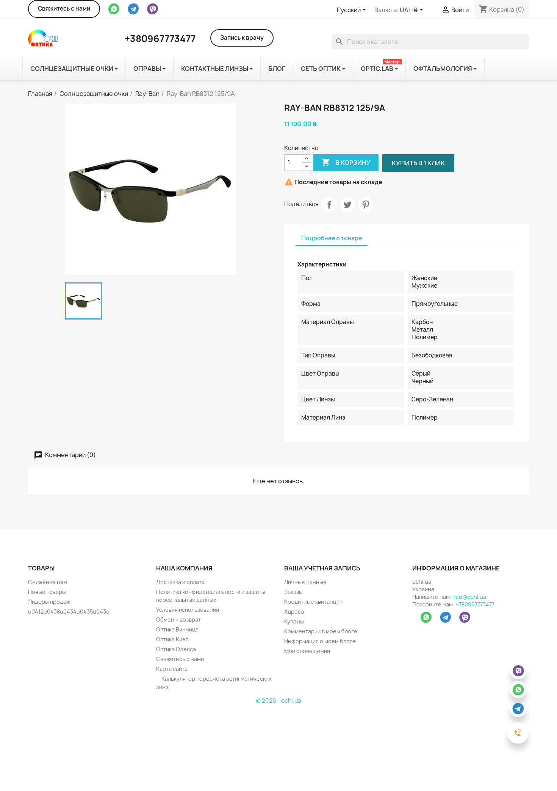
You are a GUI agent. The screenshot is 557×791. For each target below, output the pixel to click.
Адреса (294, 611)
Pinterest (365, 204)
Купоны (294, 621)
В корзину (346, 162)
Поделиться (329, 204)
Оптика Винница (177, 629)
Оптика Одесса (176, 649)
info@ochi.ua (469, 596)
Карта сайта (172, 668)
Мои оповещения (307, 651)
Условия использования (187, 609)
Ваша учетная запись (322, 568)
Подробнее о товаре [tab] (331, 238)
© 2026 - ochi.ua (278, 701)
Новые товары (47, 591)
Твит (347, 204)
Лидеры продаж (49, 601)
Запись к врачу (242, 38)
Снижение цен (47, 582)
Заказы (293, 591)
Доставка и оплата (180, 582)
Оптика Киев (172, 639)
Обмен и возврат (178, 619)
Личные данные (305, 582)
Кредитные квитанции (313, 601)
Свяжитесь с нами (64, 9)
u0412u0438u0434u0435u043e (69, 611)
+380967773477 (474, 604)
